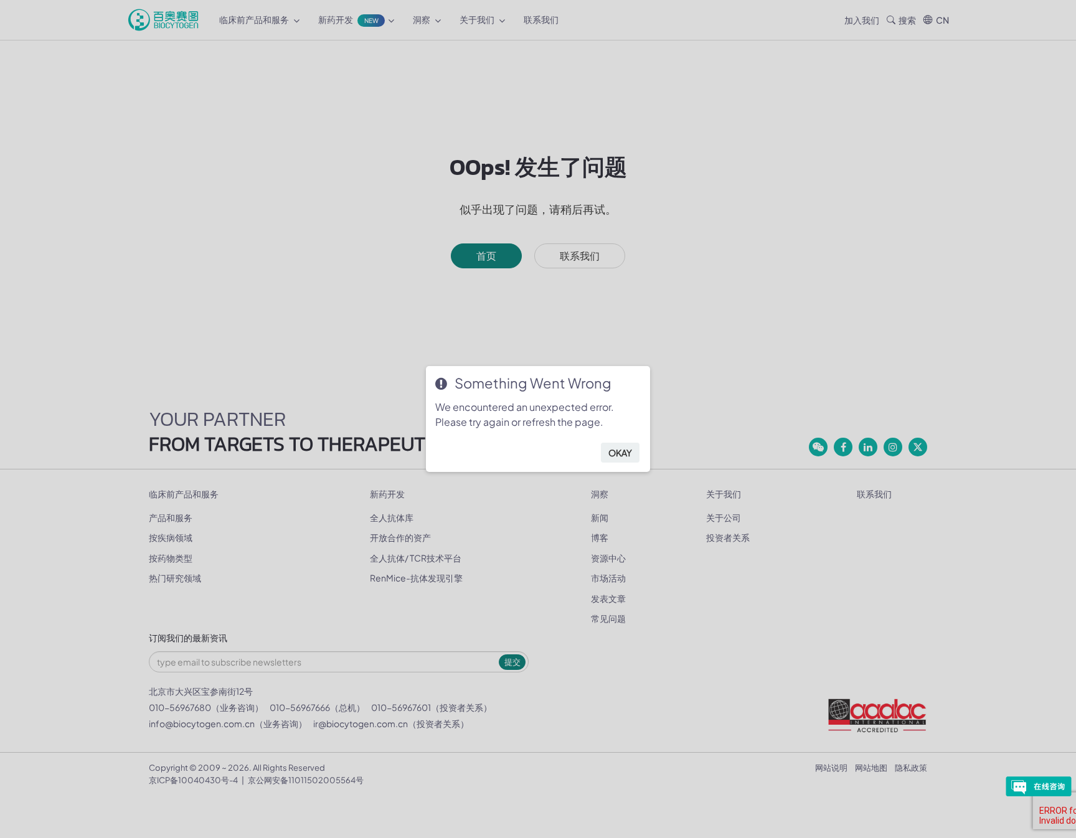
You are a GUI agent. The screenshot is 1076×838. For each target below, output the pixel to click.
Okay (620, 452)
